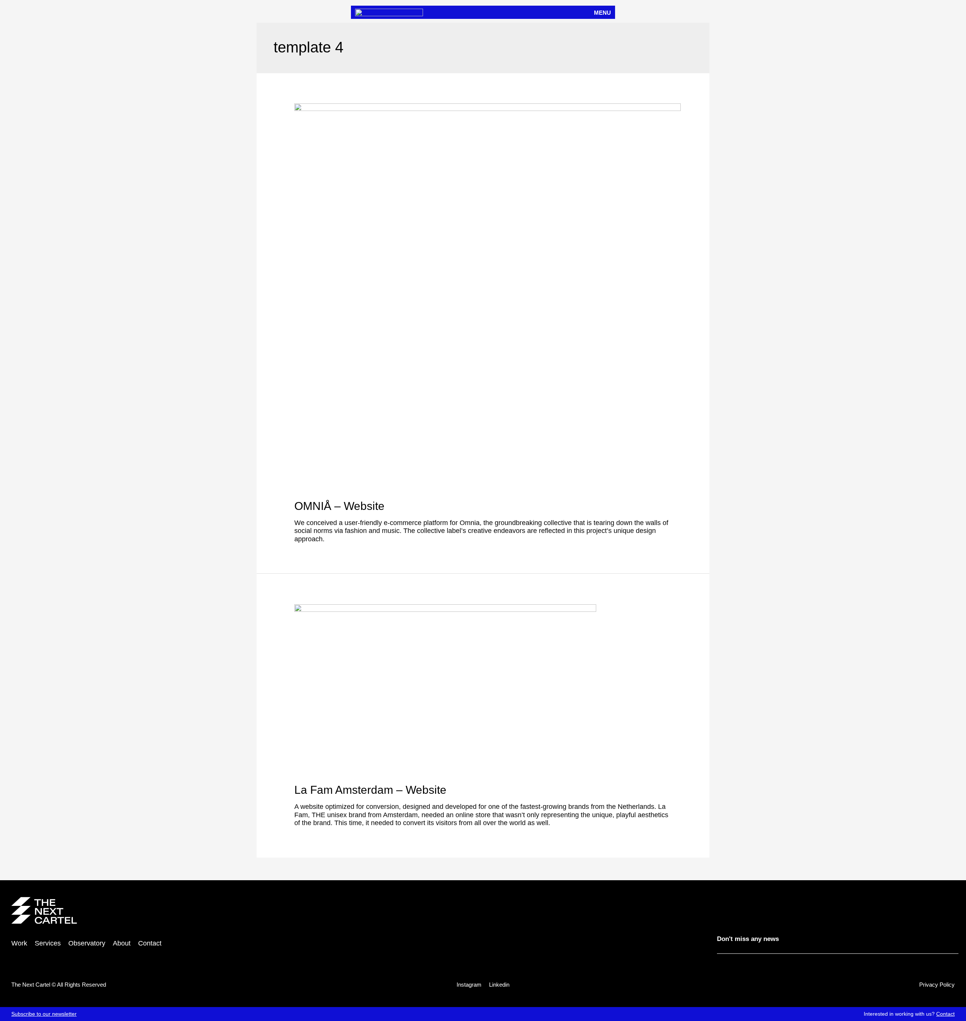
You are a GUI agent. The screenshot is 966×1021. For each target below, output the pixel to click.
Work (19, 943)
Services (48, 943)
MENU (602, 12)
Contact (945, 1014)
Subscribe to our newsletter (44, 1014)
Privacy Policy (937, 984)
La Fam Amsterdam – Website (370, 790)
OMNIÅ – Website (339, 506)
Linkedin (499, 984)
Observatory (86, 943)
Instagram (469, 984)
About (122, 943)
